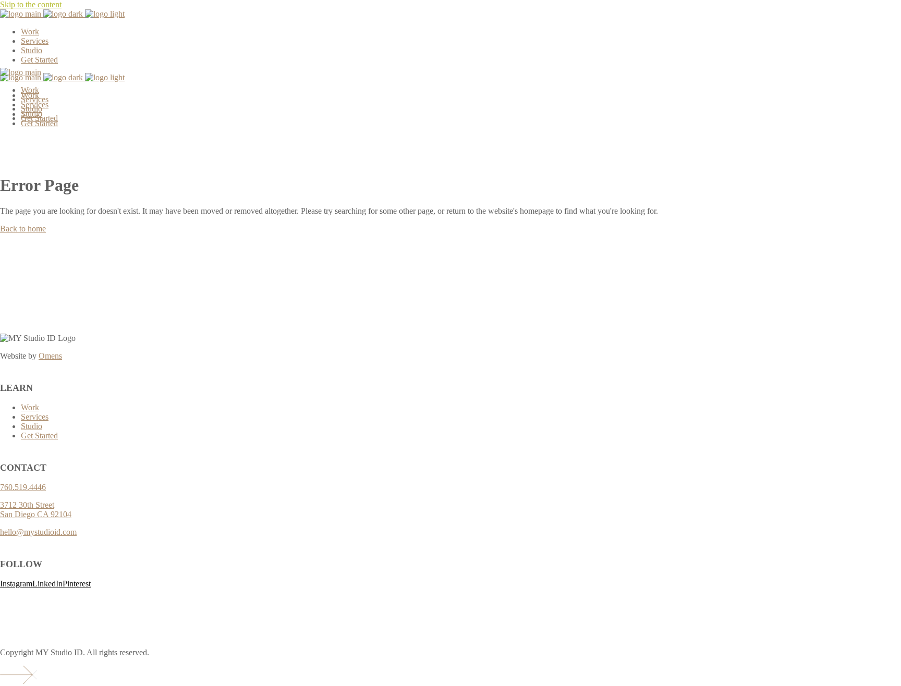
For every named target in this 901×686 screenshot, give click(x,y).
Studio (31, 426)
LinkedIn (47, 583)
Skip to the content (31, 4)
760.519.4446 (23, 487)
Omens (50, 355)
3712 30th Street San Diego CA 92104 (35, 509)
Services (34, 416)
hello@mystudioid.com (38, 532)
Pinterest (77, 583)
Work (30, 407)
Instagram (16, 583)
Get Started (39, 435)
